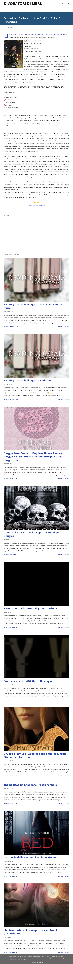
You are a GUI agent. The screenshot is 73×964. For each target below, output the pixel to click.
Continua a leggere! (63, 326)
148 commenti (14, 326)
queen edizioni (27, 211)
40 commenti (13, 627)
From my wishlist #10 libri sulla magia (28, 681)
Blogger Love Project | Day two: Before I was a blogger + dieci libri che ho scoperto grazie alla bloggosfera (33, 456)
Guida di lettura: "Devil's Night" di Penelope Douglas (31, 534)
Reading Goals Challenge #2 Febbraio (27, 380)
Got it (41, 962)
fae (21, 211)
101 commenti (14, 399)
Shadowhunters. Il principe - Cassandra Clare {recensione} (32, 931)
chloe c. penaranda (14, 211)
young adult (41, 211)
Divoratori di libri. (23, 3)
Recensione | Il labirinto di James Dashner (30, 608)
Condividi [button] (65, 211)
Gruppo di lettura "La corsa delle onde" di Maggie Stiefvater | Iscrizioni (35, 755)
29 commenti (13, 776)
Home (5, 8)
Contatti (22, 8)
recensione (35, 211)
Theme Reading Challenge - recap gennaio (30, 785)
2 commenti (13, 554)
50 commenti (13, 876)
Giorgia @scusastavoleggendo (36, 205)
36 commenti (13, 700)
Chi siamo (31, 8)
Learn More (34, 962)
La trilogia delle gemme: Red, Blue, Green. (30, 857)
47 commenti (13, 478)
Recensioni (13, 8)
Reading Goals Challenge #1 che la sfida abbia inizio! (33, 306)
